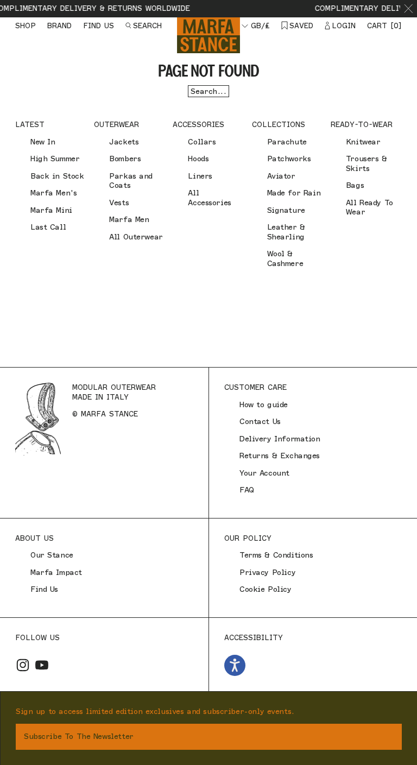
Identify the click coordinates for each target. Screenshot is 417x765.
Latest (30, 124)
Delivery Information (279, 439)
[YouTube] (41, 665)
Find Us (44, 589)
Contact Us (260, 421)
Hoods (198, 158)
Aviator (281, 176)
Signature (286, 210)
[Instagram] (22, 665)
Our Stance (51, 555)
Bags (355, 185)
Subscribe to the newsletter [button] (79, 736)
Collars (202, 142)
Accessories (198, 124)
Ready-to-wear (362, 124)
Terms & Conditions (276, 555)
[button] (408, 9)
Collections (278, 124)
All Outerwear (136, 237)
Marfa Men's (53, 193)
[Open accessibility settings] (234, 665)
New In (42, 142)
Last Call (48, 227)
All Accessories (209, 197)
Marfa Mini (51, 210)
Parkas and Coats (131, 181)
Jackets (123, 142)
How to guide (263, 404)
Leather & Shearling (286, 232)
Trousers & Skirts (366, 163)
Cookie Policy (265, 589)
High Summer (54, 158)
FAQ (246, 490)
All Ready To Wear (369, 207)
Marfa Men (129, 219)
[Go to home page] (208, 35)
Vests (119, 202)
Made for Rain (294, 193)
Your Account (264, 473)
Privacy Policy (267, 572)
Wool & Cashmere (285, 258)
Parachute (287, 142)
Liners (200, 176)
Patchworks (289, 158)
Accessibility (253, 637)
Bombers (125, 158)
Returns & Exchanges (279, 455)
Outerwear (116, 124)
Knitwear (363, 142)
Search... (208, 91)
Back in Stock (57, 176)
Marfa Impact (56, 572)
